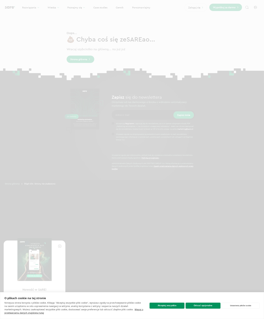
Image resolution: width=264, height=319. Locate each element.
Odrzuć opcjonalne (203, 305)
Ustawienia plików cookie (240, 305)
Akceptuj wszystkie (167, 305)
